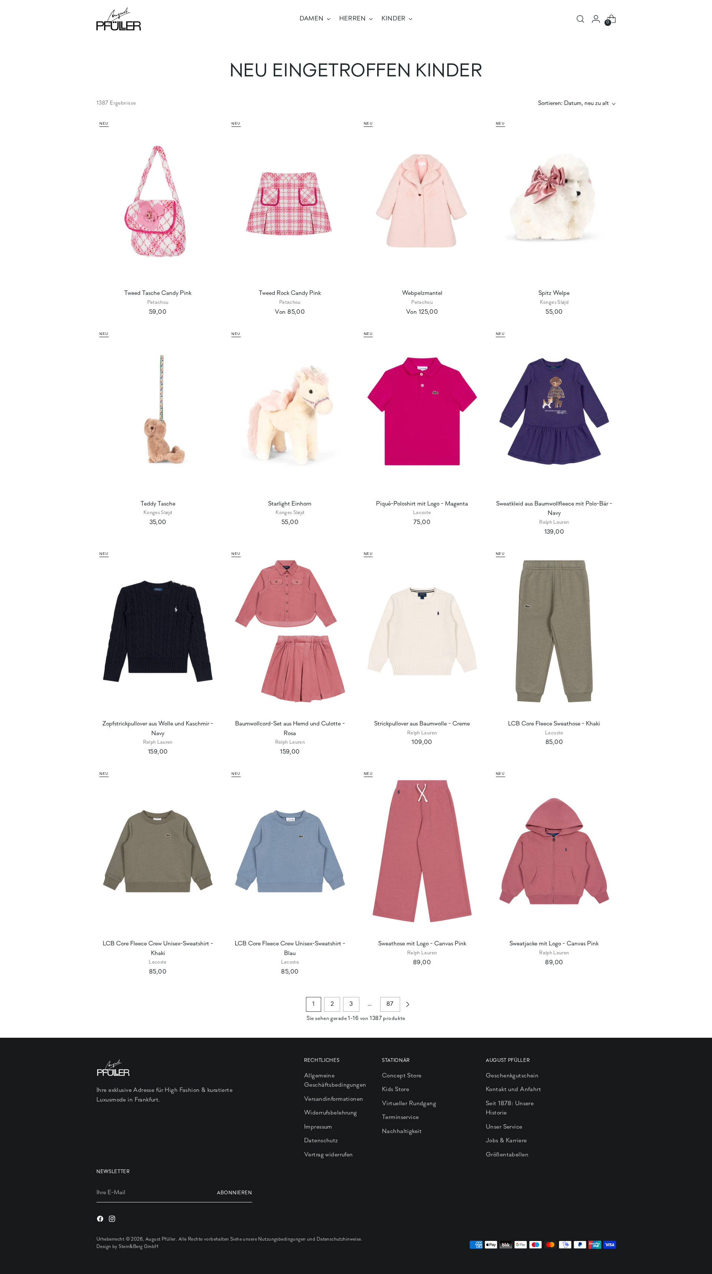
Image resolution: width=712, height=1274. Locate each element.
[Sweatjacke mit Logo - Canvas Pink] (554, 851)
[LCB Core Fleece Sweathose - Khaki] (554, 631)
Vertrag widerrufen (328, 1155)
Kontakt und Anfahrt (513, 1089)
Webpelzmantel (422, 293)
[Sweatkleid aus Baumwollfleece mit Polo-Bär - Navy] (554, 411)
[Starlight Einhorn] (289, 411)
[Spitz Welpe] (554, 201)
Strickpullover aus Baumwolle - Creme (422, 724)
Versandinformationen (333, 1099)
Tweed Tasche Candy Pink (157, 293)
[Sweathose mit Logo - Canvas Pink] (422, 851)
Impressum (318, 1127)
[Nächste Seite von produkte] (407, 1004)
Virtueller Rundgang (409, 1103)
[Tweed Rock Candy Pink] (289, 201)
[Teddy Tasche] (157, 411)
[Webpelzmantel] (422, 201)
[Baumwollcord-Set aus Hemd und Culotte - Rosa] (289, 631)
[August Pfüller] (118, 18)
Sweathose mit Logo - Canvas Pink (422, 944)
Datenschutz (321, 1141)
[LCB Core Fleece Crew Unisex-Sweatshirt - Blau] (289, 851)
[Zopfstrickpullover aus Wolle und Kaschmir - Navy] (157, 631)
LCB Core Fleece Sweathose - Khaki (554, 724)
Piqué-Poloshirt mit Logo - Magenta (422, 504)
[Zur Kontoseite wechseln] (596, 18)
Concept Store (402, 1076)
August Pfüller (160, 1239)
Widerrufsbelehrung (330, 1113)
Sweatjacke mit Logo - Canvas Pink (554, 944)
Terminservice (400, 1117)
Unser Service (504, 1127)
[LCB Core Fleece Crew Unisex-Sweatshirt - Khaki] (157, 851)
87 (390, 1004)
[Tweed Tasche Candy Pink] (157, 201)
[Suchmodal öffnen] (580, 18)
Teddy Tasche (158, 504)
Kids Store (395, 1089)
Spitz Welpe (554, 293)
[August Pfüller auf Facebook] (100, 1220)
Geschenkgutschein (512, 1076)
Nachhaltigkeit (402, 1131)
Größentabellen (507, 1155)
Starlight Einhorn (290, 504)
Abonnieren (234, 1193)
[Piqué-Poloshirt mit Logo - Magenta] (422, 411)
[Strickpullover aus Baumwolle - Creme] (422, 631)
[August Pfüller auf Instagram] (112, 1220)
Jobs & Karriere (506, 1141)
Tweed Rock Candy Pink (290, 293)
